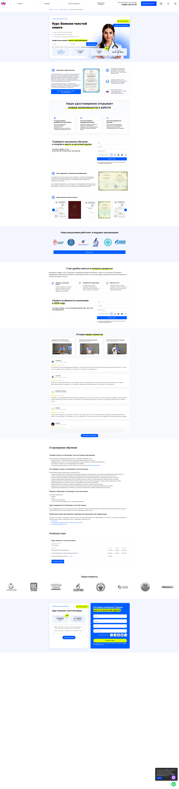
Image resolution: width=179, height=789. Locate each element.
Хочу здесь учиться (149, 3)
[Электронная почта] (125, 155)
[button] (161, 3)
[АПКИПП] (3, 3)
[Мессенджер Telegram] (122, 155)
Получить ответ (112, 158)
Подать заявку (92, 44)
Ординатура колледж (101, 3)
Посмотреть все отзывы (89, 435)
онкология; (54, 521)
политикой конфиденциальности (87, 47)
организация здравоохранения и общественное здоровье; (67, 522)
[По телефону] (111, 155)
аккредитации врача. (94, 465)
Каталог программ (74, 3)
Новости (20, 3)
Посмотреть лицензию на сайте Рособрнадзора (66, 91)
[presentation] (53, 210)
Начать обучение (69, 637)
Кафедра (47, 3)
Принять (159, 778)
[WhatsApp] (115, 155)
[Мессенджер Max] (118, 155)
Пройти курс (89, 252)
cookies (167, 769)
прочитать (61, 53)
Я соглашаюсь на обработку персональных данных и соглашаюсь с (74, 47)
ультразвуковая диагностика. (59, 524)
